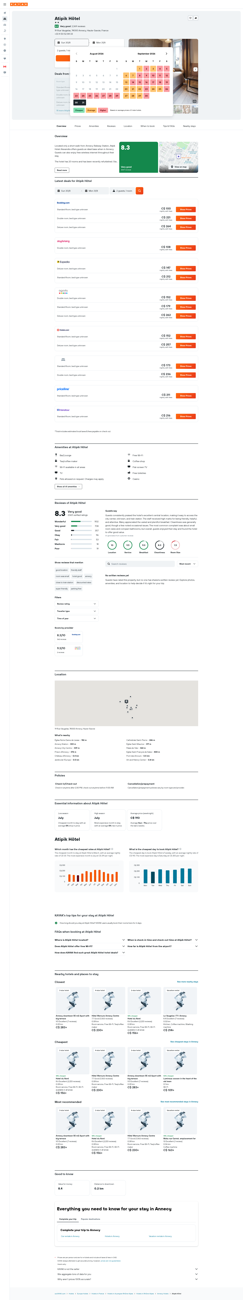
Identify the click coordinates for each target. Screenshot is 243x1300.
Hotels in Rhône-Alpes (145, 1294)
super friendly (62, 588)
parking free (76, 588)
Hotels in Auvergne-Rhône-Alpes (120, 1294)
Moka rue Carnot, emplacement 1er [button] (179, 1138)
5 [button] (96, 75)
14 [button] (110, 82)
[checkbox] (69, 637)
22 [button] (117, 89)
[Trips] (4, 58)
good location (62, 570)
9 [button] (76, 82)
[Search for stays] (4, 19)
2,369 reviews (78, 26)
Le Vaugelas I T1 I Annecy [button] (174, 1015)
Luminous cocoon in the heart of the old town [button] (180, 1080)
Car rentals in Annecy (70, 1236)
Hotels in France (98, 1294)
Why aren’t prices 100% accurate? (74, 1279)
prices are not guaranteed (110, 1261)
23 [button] (76, 95)
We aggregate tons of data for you (74, 1274)
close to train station (64, 582)
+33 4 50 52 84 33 (64, 33)
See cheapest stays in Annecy (184, 1041)
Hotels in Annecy (112, 1236)
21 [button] (110, 89)
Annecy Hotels (162, 1294)
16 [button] (76, 89)
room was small (62, 576)
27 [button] (103, 95)
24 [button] (83, 95)
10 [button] (83, 82)
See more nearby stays (187, 981)
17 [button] (83, 89)
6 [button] (103, 75)
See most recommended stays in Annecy (179, 1101)
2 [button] (76, 75)
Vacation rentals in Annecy (160, 1236)
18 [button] (90, 89)
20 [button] (103, 89)
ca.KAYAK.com (60, 1294)
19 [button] (97, 89)
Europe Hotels (82, 1294)
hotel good (77, 576)
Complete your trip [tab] (67, 1219)
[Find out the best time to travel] (4, 50)
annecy (88, 576)
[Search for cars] (4, 25)
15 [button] (117, 82)
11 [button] (90, 82)
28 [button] (110, 95)
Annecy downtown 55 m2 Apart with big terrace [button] (72, 1017)
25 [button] (90, 95)
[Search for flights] (4, 13)
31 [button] (83, 102)
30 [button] (76, 102)
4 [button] (90, 75)
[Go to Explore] (4, 39)
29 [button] (117, 95)
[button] (5, 4)
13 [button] (103, 82)
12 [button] (97, 82)
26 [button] (96, 95)
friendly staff (76, 570)
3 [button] (83, 75)
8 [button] (117, 75)
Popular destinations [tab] (90, 1219)
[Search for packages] (4, 31)
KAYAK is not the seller (68, 1269)
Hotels (71, 1294)
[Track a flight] (4, 44)
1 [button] (116, 68)
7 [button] (110, 75)
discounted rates (84, 582)
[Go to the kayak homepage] (19, 4)
